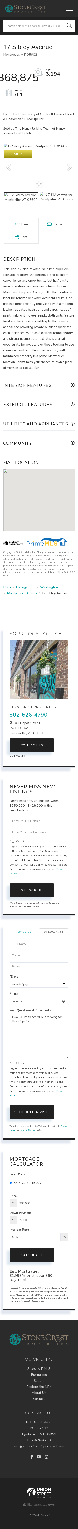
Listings (21, 587)
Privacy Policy (39, 1514)
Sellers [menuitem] (39, 1380)
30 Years (19, 1184)
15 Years (37, 1184)
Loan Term (17, 1174)
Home (7, 587)
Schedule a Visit (53, 932)
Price (13, 1196)
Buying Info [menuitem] (39, 1374)
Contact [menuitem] (39, 1398)
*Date (14, 977)
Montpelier (15, 593)
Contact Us (32, 745)
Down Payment (20, 1213)
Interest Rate (19, 1230)
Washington (49, 587)
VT (33, 587)
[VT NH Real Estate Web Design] (39, 1493)
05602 (32, 593)
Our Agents (17, 756)
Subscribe (32, 890)
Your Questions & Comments (30, 1010)
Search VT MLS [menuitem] (39, 1368)
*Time (14, 994)
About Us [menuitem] (39, 1392)
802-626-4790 (28, 714)
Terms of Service (27, 1129)
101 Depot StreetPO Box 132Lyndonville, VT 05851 (39, 1428)
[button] (69, 26)
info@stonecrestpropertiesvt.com (39, 1446)
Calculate (32, 1255)
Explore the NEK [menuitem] (39, 1386)
